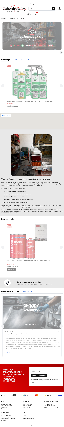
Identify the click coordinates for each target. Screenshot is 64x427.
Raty (2, 408)
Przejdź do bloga (25, 291)
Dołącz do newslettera (39, 375)
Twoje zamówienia (27, 404)
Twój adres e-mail (35, 371)
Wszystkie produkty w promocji (20, 60)
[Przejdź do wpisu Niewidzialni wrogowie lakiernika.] (32, 312)
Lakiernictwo (8, 331)
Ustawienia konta (27, 405)
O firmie (25, 417)
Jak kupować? (5, 420)
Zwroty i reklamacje (6, 404)
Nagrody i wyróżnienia (28, 418)
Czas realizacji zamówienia (51, 407)
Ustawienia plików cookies (8, 418)
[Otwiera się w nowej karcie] (30, 4)
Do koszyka (11, 269)
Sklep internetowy (30, 425)
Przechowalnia (26, 407)
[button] (53, 8)
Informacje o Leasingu (6, 415)
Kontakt (24, 415)
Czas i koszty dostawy (49, 405)
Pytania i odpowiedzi (6, 405)
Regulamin (4, 407)
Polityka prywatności (6, 417)
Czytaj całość (8, 352)
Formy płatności (48, 404)
